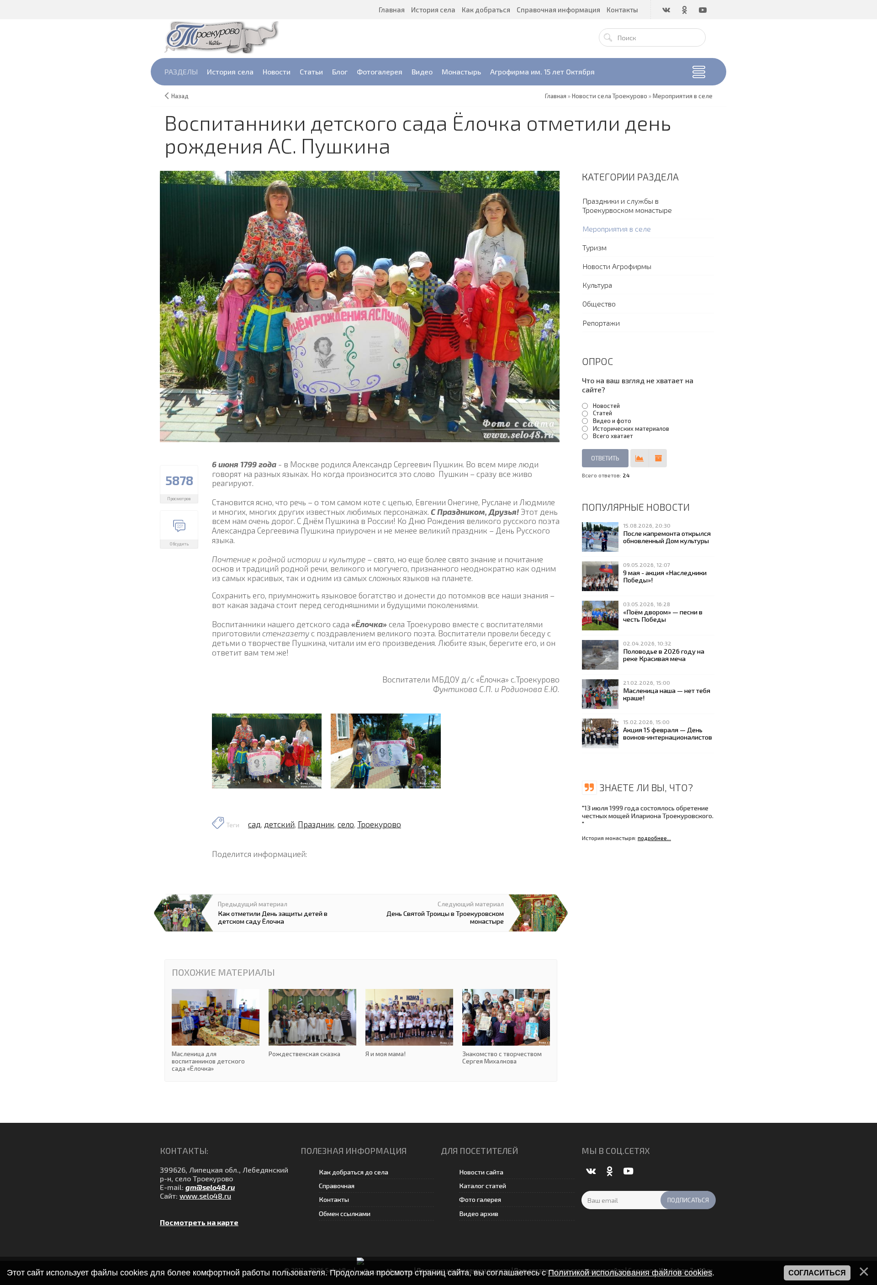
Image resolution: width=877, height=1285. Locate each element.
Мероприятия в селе (616, 228)
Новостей (606, 405)
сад (254, 824)
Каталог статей (482, 1186)
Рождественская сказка (312, 1023)
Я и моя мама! (409, 1023)
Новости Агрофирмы (616, 266)
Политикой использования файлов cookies (630, 1272)
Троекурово (379, 824)
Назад (180, 96)
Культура (597, 284)
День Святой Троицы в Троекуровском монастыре (445, 917)
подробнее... (654, 838)
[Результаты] (639, 458)
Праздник (316, 824)
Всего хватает (613, 435)
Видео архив (478, 1213)
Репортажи (601, 322)
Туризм (594, 247)
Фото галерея (480, 1199)
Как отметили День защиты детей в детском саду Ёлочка (273, 917)
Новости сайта (481, 1172)
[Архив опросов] (658, 458)
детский (279, 824)
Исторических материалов (631, 428)
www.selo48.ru (205, 1195)
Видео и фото (612, 420)
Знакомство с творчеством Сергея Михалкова (506, 1027)
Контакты (334, 1199)
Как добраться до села (353, 1172)
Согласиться (817, 1273)
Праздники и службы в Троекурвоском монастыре (627, 205)
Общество (599, 303)
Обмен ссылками (344, 1213)
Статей (602, 413)
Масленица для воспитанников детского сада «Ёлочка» (215, 1030)
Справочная (336, 1186)
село (346, 824)
